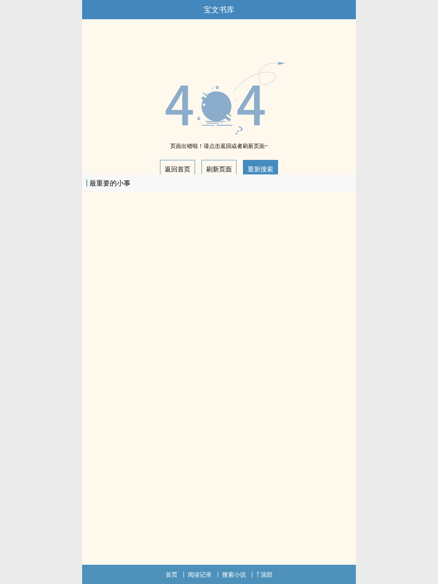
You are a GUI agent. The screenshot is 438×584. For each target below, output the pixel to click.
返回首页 (177, 169)
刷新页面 (219, 169)
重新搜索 (260, 169)
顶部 (266, 574)
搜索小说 (234, 574)
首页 (172, 574)
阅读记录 (200, 574)
